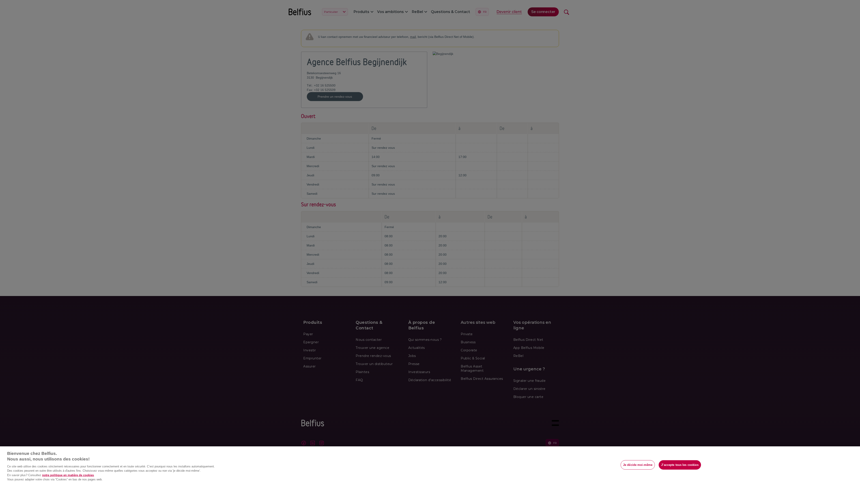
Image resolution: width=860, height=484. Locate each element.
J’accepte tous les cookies (679, 465)
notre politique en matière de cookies (68, 475)
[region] (430, 465)
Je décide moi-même (637, 465)
